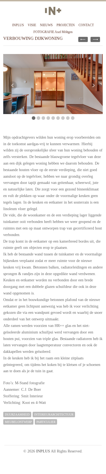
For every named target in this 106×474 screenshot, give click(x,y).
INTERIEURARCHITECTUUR (53, 414)
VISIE (32, 25)
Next (93, 85)
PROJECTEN (66, 25)
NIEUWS (46, 25)
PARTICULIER (45, 422)
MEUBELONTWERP (18, 422)
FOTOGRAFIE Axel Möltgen (53, 32)
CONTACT (86, 25)
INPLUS (18, 25)
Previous (13, 85)
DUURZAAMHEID (17, 414)
